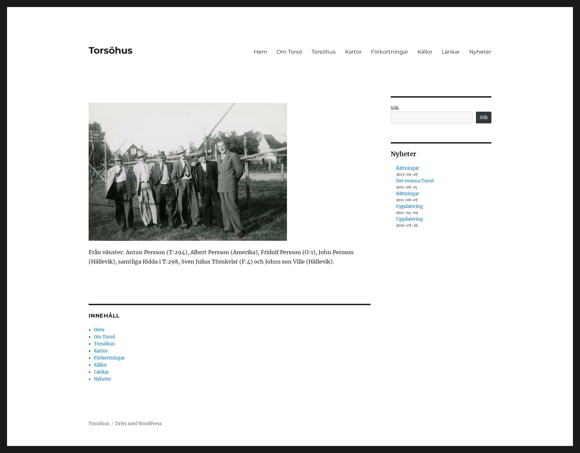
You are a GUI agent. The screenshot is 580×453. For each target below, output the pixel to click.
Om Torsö (289, 52)
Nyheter (480, 52)
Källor (425, 52)
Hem (260, 52)
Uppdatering (409, 206)
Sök (395, 108)
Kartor (353, 52)
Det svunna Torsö (415, 181)
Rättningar (407, 168)
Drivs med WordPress (138, 424)
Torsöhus (111, 50)
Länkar (451, 52)
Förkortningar (389, 52)
